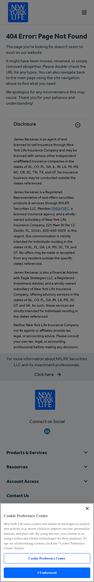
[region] (47, 542)
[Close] (87, 508)
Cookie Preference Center (46, 558)
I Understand (47, 572)
